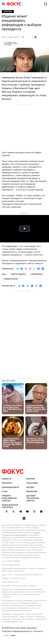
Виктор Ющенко (18, 274)
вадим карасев (11, 279)
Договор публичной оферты (32, 498)
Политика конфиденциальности (17, 631)
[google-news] (41, 511)
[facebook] (7, 511)
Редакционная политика (10, 506)
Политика (8, 11)
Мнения (30, 479)
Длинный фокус (10, 487)
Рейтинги (7, 483)
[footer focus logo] (13, 471)
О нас (5, 491)
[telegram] (20, 511)
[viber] (34, 511)
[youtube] (27, 511)
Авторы (30, 487)
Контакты (38, 631)
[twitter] (13, 511)
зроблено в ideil (9, 635)
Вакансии (31, 491)
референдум (37, 274)
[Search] (46, 4)
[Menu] (3, 4)
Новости (6, 479)
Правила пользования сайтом (9, 498)
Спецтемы (31, 483)
